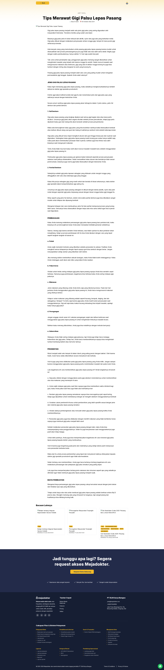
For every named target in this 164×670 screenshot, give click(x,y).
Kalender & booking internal (68, 634)
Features (62, 606)
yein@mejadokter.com (113, 601)
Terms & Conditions (109, 666)
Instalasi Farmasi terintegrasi (44, 642)
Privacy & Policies (123, 666)
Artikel (61, 611)
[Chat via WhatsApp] (160, 666)
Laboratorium (40, 638)
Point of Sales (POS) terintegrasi (92, 632)
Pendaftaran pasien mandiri (68, 632)
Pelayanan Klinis (41, 629)
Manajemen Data (112, 629)
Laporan (38, 648)
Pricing (62, 608)
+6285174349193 (112, 604)
